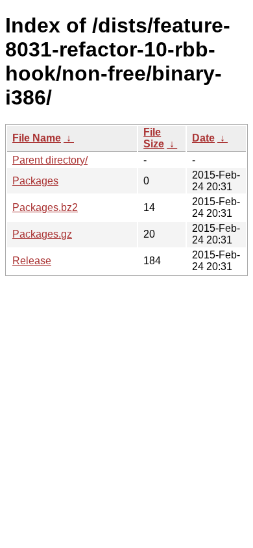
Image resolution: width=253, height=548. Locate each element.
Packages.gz (42, 234)
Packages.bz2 (45, 207)
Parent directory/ (50, 160)
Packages (35, 180)
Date (203, 137)
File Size (153, 138)
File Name (36, 137)
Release (31, 260)
